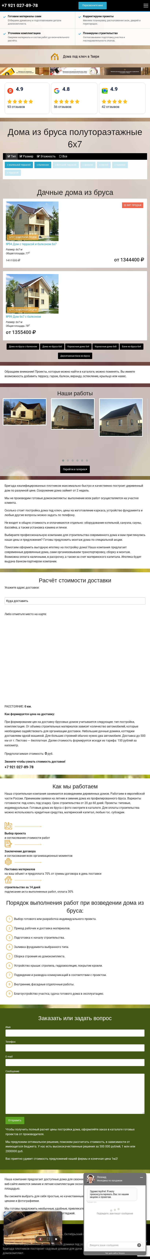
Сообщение (12, 1071)
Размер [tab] (27, 156)
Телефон (10, 1041)
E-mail (8, 1056)
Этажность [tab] (48, 156)
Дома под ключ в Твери (81, 56)
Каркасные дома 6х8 (106, 346)
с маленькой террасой (19, 165)
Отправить (14, 1120)
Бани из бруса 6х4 (131, 346)
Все (64, 156)
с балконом (43, 165)
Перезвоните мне (92, 5)
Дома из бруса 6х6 (52, 346)
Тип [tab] (13, 156)
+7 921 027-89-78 (20, 5)
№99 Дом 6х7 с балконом (23, 316)
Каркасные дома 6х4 (78, 346)
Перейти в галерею (74, 469)
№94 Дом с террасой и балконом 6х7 (31, 244)
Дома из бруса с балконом (23, 346)
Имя (8, 1027)
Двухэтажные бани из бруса (75, 356)
